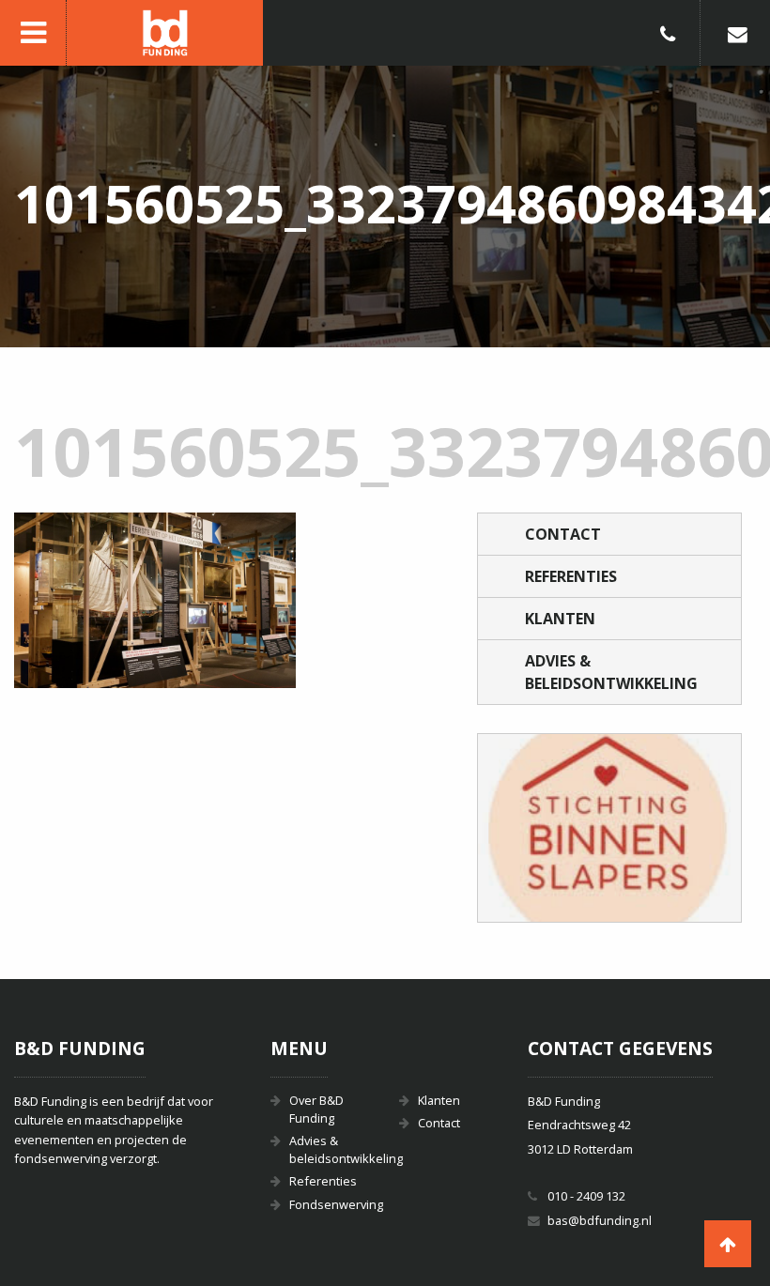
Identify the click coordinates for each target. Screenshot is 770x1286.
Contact (563, 534)
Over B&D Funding (316, 1109)
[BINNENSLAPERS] (609, 828)
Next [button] (703, 827)
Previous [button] (515, 827)
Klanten (560, 618)
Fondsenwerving (330, 1204)
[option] (609, 828)
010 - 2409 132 (586, 1195)
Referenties (571, 576)
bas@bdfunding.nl (599, 1220)
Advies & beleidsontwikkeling (611, 672)
